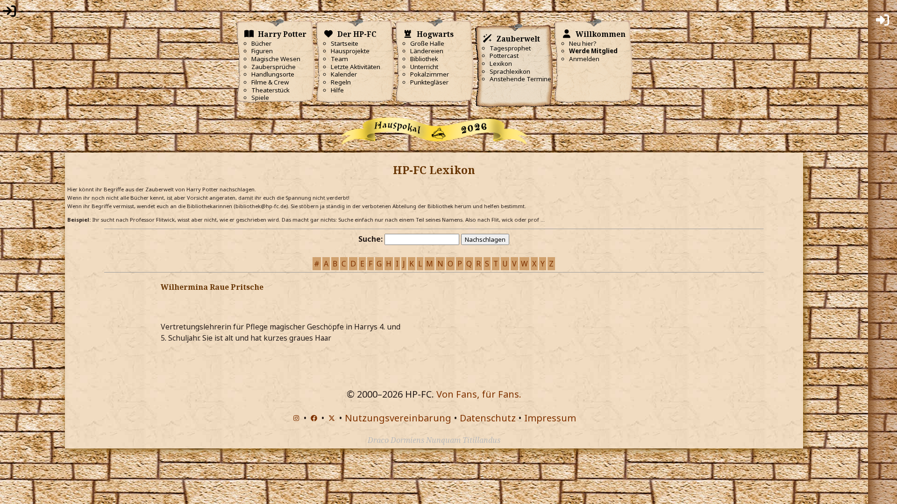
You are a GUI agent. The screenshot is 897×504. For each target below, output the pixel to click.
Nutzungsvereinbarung (398, 418)
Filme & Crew (270, 82)
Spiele (260, 97)
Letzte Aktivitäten (355, 67)
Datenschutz (488, 418)
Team (339, 59)
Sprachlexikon (510, 71)
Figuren (262, 51)
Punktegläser (429, 82)
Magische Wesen (275, 59)
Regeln (341, 82)
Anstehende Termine (520, 79)
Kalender (344, 74)
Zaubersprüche (273, 67)
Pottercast (504, 55)
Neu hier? (583, 43)
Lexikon (501, 63)
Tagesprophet (510, 48)
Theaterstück (270, 90)
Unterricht (424, 67)
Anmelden (584, 59)
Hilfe (337, 90)
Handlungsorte (272, 74)
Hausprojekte (350, 51)
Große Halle (427, 43)
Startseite (344, 43)
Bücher (261, 43)
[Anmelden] (9, 13)
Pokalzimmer (429, 74)
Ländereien (426, 51)
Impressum (550, 418)
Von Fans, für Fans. (478, 394)
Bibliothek (424, 59)
